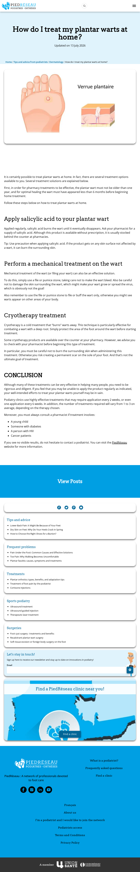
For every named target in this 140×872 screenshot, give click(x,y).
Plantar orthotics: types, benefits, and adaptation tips (37, 579)
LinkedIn (40, 790)
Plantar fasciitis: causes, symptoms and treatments (36, 560)
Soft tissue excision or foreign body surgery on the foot (38, 641)
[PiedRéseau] (36, 764)
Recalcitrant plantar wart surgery (26, 637)
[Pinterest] (74, 508)
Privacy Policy (70, 842)
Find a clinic (104, 775)
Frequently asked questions (104, 768)
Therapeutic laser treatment (24, 614)
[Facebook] (59, 508)
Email (9, 665)
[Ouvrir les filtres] (84, 6)
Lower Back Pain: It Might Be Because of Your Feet (35, 525)
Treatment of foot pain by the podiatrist (30, 583)
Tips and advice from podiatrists (30, 61)
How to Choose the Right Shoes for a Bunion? (33, 533)
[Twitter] (66, 508)
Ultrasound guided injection (24, 610)
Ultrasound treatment (21, 606)
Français (70, 805)
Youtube (48, 790)
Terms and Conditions (70, 835)
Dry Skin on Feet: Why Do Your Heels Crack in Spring (36, 529)
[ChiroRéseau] (90, 864)
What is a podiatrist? (104, 760)
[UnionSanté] (67, 864)
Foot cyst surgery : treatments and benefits (32, 633)
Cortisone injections (20, 587)
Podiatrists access (70, 827)
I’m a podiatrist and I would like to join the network (70, 820)
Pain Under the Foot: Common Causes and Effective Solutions (41, 552)
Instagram (31, 790)
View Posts (70, 481)
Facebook (23, 790)
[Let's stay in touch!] (130, 670)
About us (70, 812)
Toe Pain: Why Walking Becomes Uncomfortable (34, 556)
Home (8, 61)
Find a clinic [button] (70, 734)
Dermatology (56, 61)
